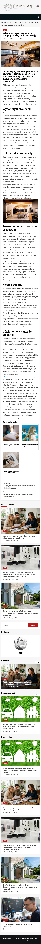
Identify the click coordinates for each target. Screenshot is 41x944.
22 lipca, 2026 (14, 540)
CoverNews (13, 941)
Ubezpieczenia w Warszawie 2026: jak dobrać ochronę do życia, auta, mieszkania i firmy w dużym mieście (20, 770)
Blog (5, 30)
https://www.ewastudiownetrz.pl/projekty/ (19, 377)
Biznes (5, 719)
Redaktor (6, 38)
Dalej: (18, 494)
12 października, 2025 (16, 38)
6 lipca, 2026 (14, 618)
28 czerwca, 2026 (15, 729)
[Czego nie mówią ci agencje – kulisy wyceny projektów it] (20, 709)
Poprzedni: (19, 485)
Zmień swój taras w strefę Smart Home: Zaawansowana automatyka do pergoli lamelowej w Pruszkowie (20, 613)
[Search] (38, 17)
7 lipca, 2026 (14, 579)
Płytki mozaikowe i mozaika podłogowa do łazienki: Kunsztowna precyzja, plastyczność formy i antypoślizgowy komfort (19, 575)
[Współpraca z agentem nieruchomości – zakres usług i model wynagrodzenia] (20, 521)
